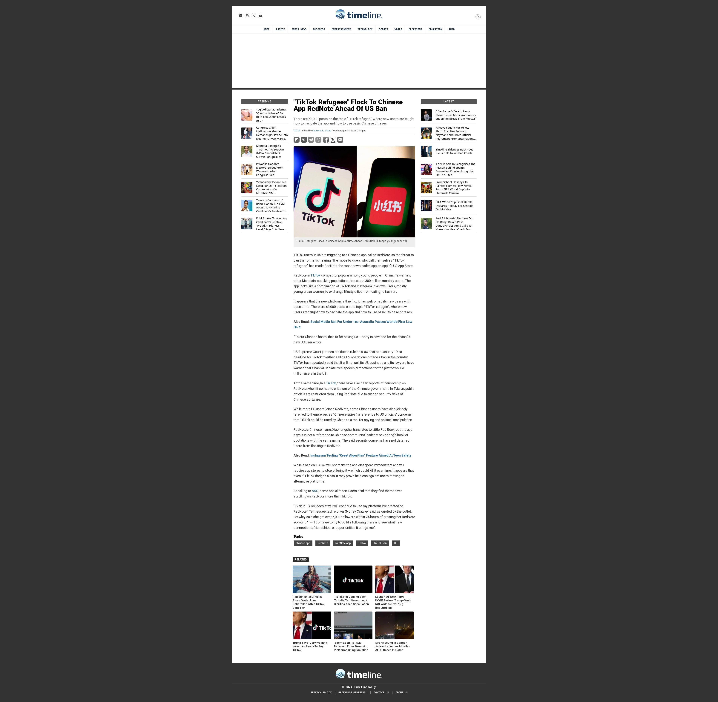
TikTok (297, 131)
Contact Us (381, 693)
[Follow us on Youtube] (260, 16)
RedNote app (343, 543)
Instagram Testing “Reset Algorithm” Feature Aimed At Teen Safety (360, 455)
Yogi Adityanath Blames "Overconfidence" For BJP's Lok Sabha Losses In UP (271, 115)
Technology (365, 29)
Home (266, 29)
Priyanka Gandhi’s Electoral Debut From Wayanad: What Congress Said (269, 169)
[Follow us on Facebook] (240, 16)
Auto (452, 29)
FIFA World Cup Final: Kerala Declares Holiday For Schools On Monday (454, 205)
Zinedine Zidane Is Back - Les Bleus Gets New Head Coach (454, 151)
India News (299, 29)
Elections (415, 29)
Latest (280, 29)
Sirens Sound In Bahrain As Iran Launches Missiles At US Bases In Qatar (392, 646)
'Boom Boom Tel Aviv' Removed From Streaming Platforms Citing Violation (351, 646)
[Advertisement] (359, 61)
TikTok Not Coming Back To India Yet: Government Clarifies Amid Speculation (351, 600)
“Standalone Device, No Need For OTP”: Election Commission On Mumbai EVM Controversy (271, 187)
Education (435, 29)
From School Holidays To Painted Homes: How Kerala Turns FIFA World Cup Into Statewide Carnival (454, 187)
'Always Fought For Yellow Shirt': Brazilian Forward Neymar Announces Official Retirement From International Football (455, 133)
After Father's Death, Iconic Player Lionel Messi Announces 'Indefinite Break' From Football (456, 115)
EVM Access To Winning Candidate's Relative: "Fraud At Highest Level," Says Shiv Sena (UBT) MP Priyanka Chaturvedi (271, 223)
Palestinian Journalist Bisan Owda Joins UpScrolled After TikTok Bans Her (308, 602)
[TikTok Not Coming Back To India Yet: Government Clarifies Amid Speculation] (353, 580)
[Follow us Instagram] (247, 16)
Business (319, 29)
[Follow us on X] (253, 16)
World (398, 29)
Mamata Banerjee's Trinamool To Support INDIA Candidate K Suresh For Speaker (270, 151)
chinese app (303, 543)
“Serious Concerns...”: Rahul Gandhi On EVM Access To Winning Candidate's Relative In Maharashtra (270, 205)
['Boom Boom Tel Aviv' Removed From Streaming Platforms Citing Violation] (353, 626)
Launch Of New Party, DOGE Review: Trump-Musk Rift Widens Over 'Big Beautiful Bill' (393, 602)
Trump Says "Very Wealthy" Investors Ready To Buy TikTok (310, 646)
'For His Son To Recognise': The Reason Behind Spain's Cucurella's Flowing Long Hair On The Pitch (455, 169)
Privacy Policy (321, 693)
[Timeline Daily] (359, 14)
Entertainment (341, 29)
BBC (314, 491)
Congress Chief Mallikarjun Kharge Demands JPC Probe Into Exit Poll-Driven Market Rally (272, 133)
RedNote (323, 543)
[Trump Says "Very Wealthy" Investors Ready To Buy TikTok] (312, 626)
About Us (402, 693)
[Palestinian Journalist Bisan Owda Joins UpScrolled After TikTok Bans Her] (312, 580)
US (396, 543)
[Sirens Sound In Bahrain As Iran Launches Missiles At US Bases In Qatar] (394, 626)
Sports (383, 29)
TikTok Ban (380, 543)
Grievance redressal (352, 693)
